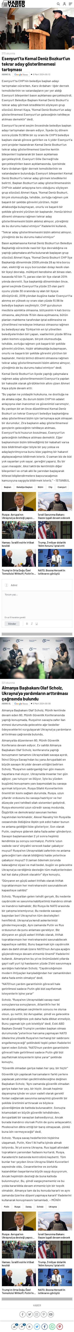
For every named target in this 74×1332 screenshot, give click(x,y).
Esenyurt (62, 487)
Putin (6, 1206)
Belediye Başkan (25, 487)
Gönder (12, 623)
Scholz (40, 1206)
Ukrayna (53, 1206)
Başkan (7, 487)
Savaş (28, 1206)
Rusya (17, 1206)
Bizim (40, 487)
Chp (50, 487)
